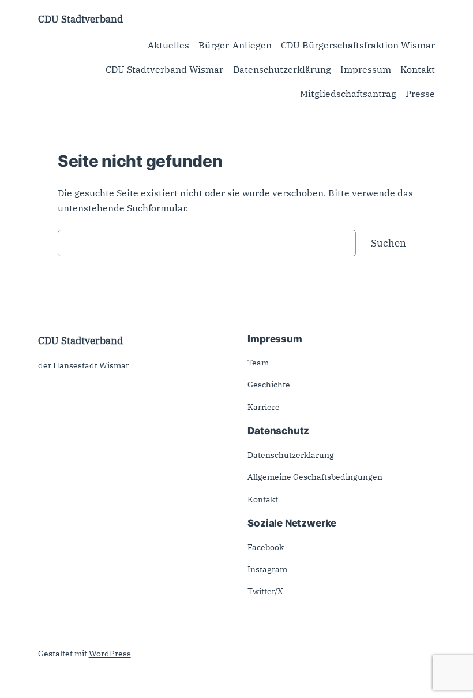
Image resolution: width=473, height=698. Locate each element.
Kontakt (417, 69)
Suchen (388, 242)
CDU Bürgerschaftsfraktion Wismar (358, 45)
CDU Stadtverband (80, 19)
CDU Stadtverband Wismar (164, 69)
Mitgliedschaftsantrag (348, 93)
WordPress (110, 653)
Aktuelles (168, 45)
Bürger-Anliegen (235, 45)
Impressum (365, 69)
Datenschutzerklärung (282, 69)
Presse (420, 93)
